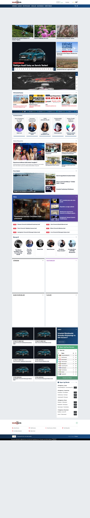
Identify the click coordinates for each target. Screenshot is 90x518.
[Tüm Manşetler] (76, 141)
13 (38, 69)
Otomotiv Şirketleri (18, 341)
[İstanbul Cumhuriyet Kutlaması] (50, 189)
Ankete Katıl (61, 341)
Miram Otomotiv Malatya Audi (57, 228)
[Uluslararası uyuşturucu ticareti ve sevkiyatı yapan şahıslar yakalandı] (55, 212)
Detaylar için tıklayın (67, 377)
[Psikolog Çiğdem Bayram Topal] (70, 127)
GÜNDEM (14, 5)
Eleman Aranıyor (33, 104)
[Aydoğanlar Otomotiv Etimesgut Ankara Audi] (23, 369)
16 (44, 69)
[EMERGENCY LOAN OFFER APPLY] (69, 99)
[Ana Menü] (77, 6)
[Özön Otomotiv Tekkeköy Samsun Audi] (23, 352)
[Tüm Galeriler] (76, 171)
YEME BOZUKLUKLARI (45, 119)
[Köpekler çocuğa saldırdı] (55, 206)
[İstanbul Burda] (16, 2)
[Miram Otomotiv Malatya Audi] (45, 352)
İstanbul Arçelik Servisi (51, 105)
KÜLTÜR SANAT (26, 5)
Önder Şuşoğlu (58, 133)
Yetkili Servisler (39, 359)
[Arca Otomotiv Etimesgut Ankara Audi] (45, 369)
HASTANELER (40, 5)
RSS (14, 436)
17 (46, 69)
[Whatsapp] (77, 423)
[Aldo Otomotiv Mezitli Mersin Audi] (45, 333)
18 (48, 69)
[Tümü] (76, 92)
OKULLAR (33, 5)
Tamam (54, 439)
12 (35, 69)
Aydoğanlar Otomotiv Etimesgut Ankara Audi (28, 232)
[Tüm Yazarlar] (76, 115)
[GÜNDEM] (42, 260)
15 (42, 69)
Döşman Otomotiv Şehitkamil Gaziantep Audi (28, 224)
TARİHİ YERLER (48, 5)
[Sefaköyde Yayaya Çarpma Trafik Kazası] (55, 218)
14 (40, 69)
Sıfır (47, 104)
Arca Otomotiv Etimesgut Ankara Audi (60, 232)
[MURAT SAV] (19, 127)
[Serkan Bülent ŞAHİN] (32, 127)
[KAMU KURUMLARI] (42, 295)
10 (31, 69)
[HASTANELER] (76, 260)
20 (52, 69)
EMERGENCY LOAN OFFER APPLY (69, 105)
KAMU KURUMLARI (19, 295)
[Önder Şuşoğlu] (57, 127)
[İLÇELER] (76, 295)
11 (33, 69)
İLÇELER (20, 5)
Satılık (14, 104)
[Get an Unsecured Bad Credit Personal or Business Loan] (20, 99)
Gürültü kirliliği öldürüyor (58, 119)
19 (50, 69)
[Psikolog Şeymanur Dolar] (45, 127)
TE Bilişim (76, 436)
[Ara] (75, 6)
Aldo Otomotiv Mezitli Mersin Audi (59, 224)
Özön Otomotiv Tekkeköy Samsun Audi (27, 228)
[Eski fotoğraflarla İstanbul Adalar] (50, 175)
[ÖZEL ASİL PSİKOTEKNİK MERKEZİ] (36, 99)
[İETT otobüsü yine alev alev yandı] (55, 201)
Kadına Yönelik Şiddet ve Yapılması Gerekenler (71, 120)
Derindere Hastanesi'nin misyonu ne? (32, 120)
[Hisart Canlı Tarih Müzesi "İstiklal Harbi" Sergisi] (50, 182)
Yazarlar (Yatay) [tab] (17, 115)
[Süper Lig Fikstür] (76, 382)
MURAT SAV (19, 133)
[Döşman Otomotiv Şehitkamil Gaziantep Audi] (23, 333)
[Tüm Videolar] (76, 196)
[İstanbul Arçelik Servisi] (53, 99)
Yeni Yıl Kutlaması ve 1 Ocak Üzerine (19, 120)
